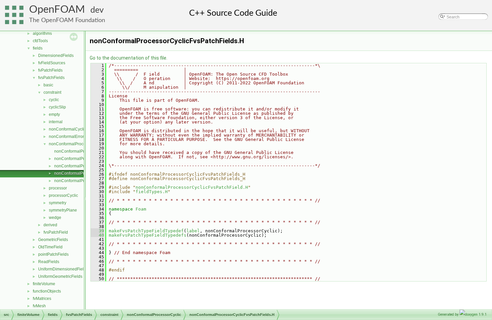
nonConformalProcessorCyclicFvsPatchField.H (192, 187)
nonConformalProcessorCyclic (76, 144)
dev (97, 10)
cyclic (54, 99)
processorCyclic (63, 195)
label (193, 230)
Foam (141, 209)
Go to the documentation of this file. (128, 58)
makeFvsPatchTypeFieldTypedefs (147, 235)
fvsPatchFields (51, 77)
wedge (55, 217)
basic (48, 85)
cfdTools (40, 40)
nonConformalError (66, 136)
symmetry (57, 203)
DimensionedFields (56, 55)
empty (54, 114)
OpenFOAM (57, 9)
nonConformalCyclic (67, 129)
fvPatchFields (50, 70)
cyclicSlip (57, 107)
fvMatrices (42, 298)
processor (58, 188)
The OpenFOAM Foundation (67, 20)
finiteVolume (44, 284)
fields (38, 48)
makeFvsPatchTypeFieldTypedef (146, 230)
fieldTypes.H (152, 191)
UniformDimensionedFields (63, 269)
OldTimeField (50, 247)
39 (97, 230)
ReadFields (48, 261)
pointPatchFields (53, 254)
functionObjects (47, 291)
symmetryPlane (63, 210)
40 (97, 235)
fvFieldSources (51, 63)
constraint (52, 92)
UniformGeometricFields (60, 276)
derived (50, 225)
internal (56, 121)
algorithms (42, 33)
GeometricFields (53, 239)
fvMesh (39, 306)
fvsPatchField (56, 232)
